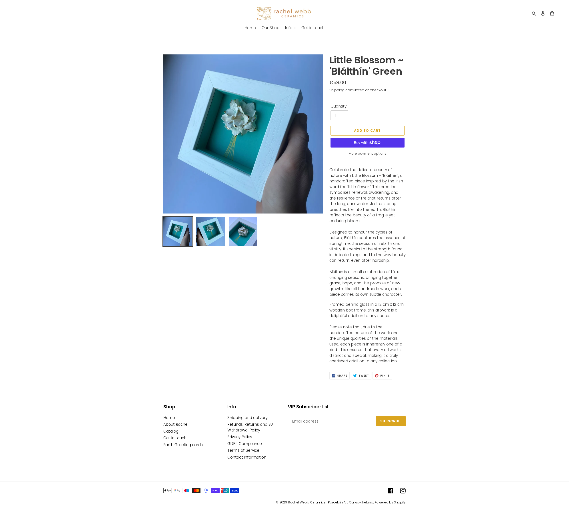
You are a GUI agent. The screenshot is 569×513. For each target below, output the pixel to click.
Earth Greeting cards (183, 444)
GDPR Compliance (244, 443)
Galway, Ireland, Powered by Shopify (377, 502)
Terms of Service (243, 450)
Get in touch (174, 438)
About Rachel (175, 424)
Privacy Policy (239, 436)
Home (169, 417)
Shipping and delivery (247, 417)
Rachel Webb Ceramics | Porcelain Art (318, 502)
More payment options (367, 153)
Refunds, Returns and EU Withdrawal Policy (250, 427)
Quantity (339, 106)
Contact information (246, 457)
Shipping (337, 90)
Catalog (170, 431)
